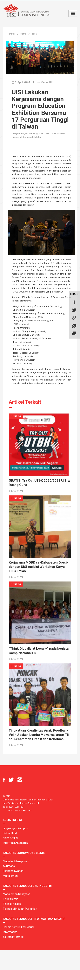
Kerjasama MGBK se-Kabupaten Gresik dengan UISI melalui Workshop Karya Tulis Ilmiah (38, 566)
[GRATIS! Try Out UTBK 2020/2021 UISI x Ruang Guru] (40, 445)
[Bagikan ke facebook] (74, 302)
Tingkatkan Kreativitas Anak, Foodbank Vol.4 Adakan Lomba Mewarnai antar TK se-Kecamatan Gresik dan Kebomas (39, 734)
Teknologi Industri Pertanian (20, 908)
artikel (12, 34)
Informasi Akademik (15, 842)
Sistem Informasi (13, 936)
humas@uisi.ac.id (29, 803)
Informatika (10, 932)
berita (23, 34)
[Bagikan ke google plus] (74, 318)
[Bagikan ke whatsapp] (74, 326)
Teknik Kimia (10, 899)
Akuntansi (9, 866)
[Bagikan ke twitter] (74, 310)
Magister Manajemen (16, 861)
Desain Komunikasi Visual (18, 927)
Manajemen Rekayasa (16, 894)
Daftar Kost (10, 833)
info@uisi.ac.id (10, 803)
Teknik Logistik (12, 903)
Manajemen (10, 875)
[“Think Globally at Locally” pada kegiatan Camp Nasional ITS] (40, 613)
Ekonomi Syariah (13, 870)
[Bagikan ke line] (74, 334)
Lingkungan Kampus (15, 828)
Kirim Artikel (10, 837)
